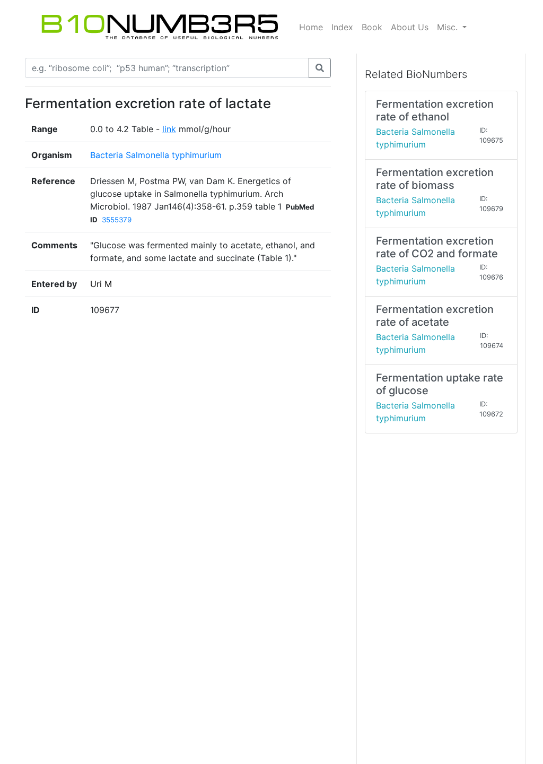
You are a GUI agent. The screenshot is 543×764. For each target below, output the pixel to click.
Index (342, 27)
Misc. (448, 27)
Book (372, 27)
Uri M (101, 284)
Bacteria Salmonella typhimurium (156, 155)
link (169, 129)
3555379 (117, 219)
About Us (409, 27)
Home (311, 27)
